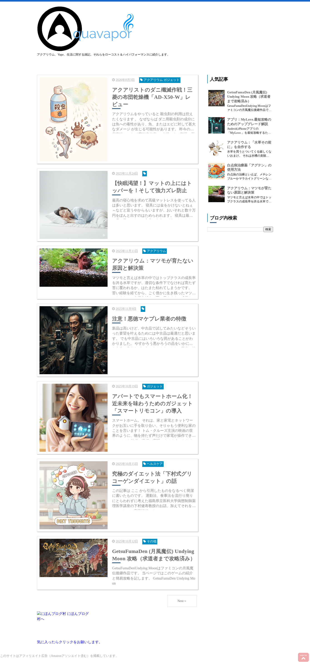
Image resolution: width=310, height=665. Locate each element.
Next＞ (182, 601)
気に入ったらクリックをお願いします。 (69, 642)
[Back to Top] (303, 657)
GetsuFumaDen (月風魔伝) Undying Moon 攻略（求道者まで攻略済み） (249, 96)
